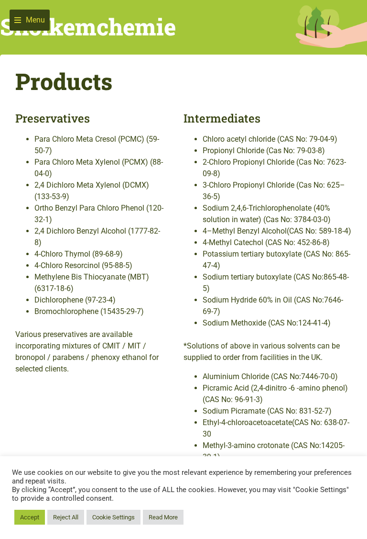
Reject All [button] (65, 517)
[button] (30, 20)
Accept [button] (29, 517)
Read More (163, 517)
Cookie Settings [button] (113, 517)
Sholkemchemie (88, 26)
